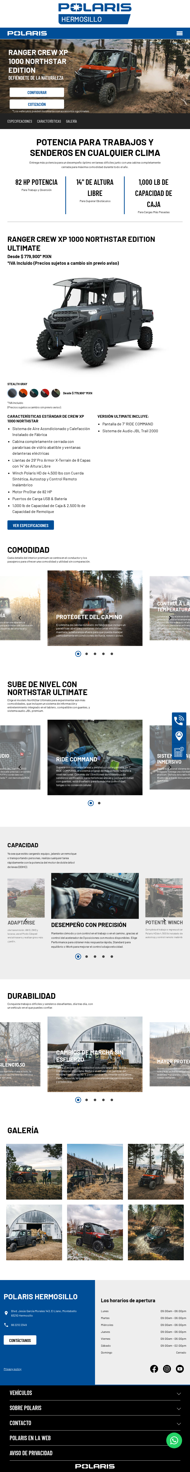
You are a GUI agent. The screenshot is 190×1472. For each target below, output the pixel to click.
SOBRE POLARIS (25, 1407)
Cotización (37, 104)
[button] (20, 618)
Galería (71, 121)
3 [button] (95, 654)
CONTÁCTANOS (20, 1340)
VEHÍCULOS (21, 1392)
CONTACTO (20, 1422)
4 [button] (103, 654)
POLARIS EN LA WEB (30, 1437)
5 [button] (112, 654)
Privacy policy (13, 1369)
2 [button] (87, 654)
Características (49, 121)
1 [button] (78, 654)
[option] (95, 608)
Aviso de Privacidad (31, 1452)
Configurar (37, 92)
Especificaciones (19, 121)
